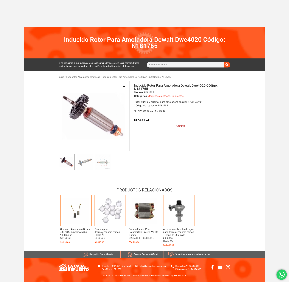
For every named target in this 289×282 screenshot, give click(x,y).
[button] (124, 86)
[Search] (227, 64)
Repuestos (71, 77)
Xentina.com (180, 275)
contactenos (92, 63)
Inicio (61, 77)
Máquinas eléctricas (89, 77)
